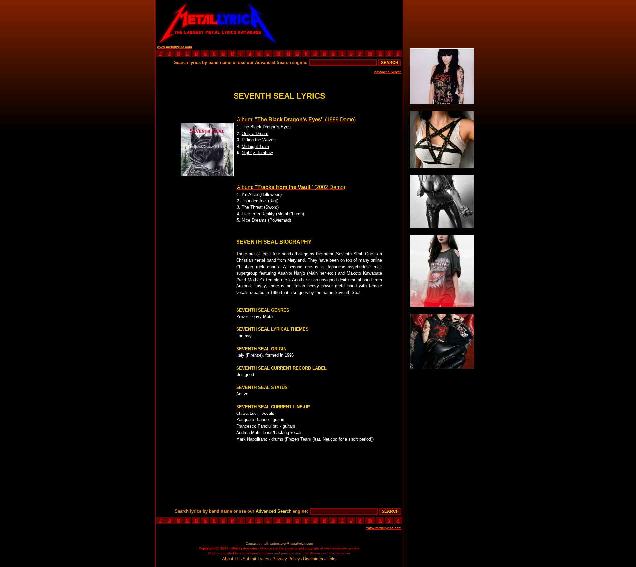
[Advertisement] (341, 21)
